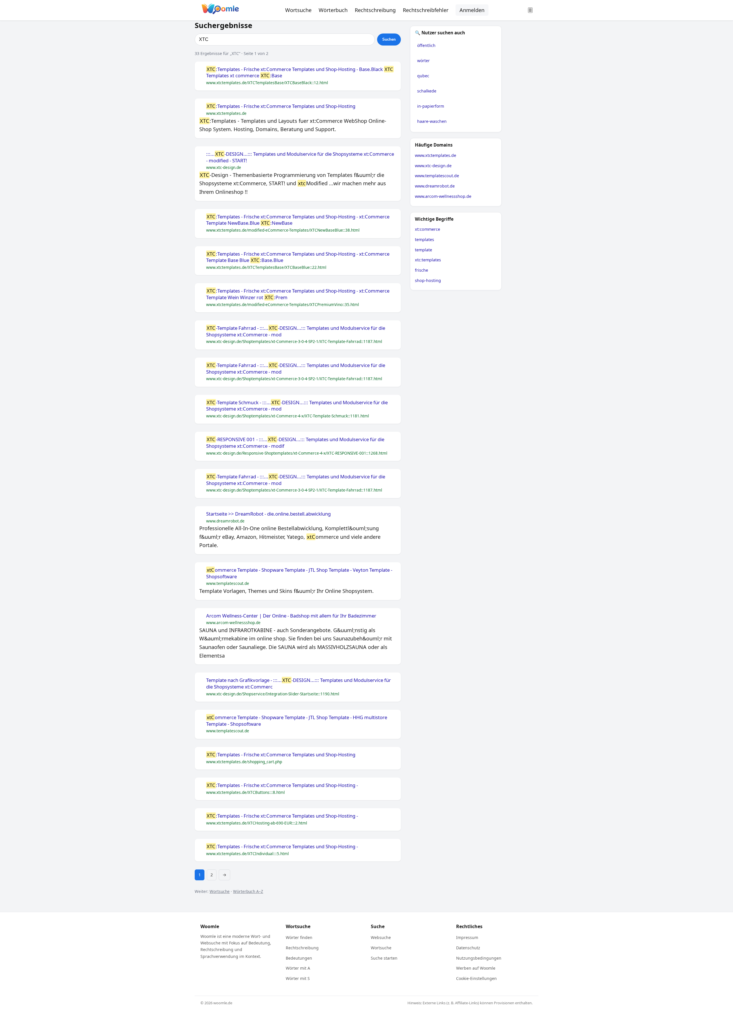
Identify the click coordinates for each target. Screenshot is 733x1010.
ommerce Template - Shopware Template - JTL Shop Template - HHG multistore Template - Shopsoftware (296, 720)
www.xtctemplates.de (435, 155)
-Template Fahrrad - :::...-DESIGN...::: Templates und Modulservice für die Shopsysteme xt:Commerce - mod (295, 331)
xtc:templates (428, 260)
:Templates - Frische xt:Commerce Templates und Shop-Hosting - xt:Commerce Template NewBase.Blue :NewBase (297, 220)
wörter (423, 60)
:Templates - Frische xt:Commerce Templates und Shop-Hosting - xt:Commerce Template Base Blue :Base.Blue (297, 257)
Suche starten (384, 958)
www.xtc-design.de (433, 165)
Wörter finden (299, 937)
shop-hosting (428, 280)
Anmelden (472, 10)
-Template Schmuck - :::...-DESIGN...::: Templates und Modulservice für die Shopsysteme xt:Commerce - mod (297, 405)
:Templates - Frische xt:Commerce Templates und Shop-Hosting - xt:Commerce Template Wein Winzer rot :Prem (297, 294)
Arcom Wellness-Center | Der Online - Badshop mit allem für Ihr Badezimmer (291, 616)
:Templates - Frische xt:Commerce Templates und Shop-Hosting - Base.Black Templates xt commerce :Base (299, 72)
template (423, 250)
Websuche (381, 937)
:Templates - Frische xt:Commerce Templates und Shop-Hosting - (282, 785)
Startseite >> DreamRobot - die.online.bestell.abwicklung (268, 514)
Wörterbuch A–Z (248, 891)
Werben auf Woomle (475, 968)
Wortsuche (298, 10)
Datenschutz (468, 947)
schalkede (426, 91)
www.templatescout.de (437, 175)
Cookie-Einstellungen (476, 978)
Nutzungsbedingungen (478, 958)
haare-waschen (432, 121)
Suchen (389, 39)
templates (424, 239)
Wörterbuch (333, 10)
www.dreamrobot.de (435, 186)
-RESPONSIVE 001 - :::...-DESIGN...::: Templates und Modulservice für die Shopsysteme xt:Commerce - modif (295, 442)
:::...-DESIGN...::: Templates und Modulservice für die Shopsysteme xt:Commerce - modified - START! (300, 157)
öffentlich (426, 45)
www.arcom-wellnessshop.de (443, 196)
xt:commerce (427, 229)
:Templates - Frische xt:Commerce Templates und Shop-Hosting (281, 106)
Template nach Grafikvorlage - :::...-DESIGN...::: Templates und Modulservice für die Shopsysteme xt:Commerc (298, 683)
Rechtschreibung (375, 10)
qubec (423, 75)
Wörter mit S (298, 978)
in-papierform (430, 106)
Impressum (467, 937)
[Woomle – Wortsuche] (220, 10)
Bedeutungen (299, 958)
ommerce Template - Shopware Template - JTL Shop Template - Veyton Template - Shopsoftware (299, 573)
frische (421, 270)
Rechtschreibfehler (425, 10)
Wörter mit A (298, 968)
